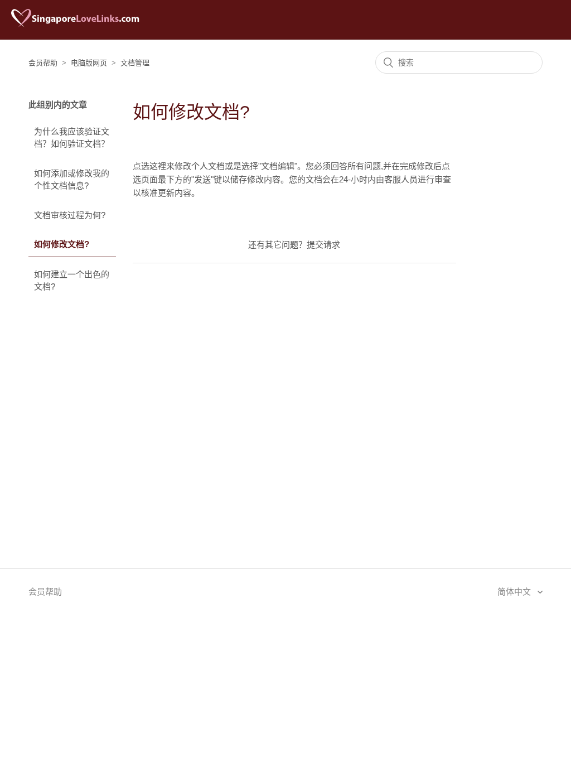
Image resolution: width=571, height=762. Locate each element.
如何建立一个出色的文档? (71, 280)
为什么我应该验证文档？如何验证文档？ (71, 138)
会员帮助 (42, 63)
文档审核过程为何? (69, 215)
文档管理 (134, 63)
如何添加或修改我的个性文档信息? (71, 179)
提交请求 (323, 244)
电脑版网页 (89, 63)
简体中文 (515, 591)
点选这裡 (149, 166)
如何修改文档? (61, 244)
